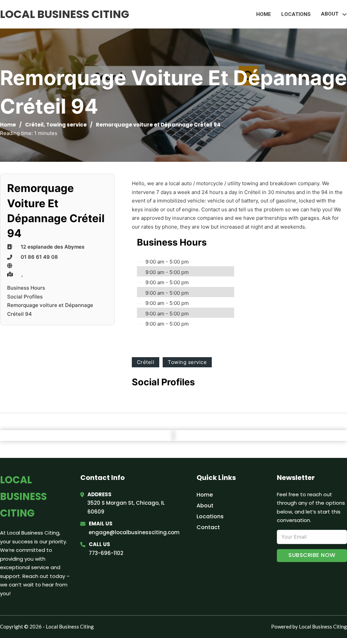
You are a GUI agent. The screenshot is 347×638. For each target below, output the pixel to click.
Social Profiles (25, 296)
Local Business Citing (64, 14)
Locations (296, 14)
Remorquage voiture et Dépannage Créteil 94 (50, 309)
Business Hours (26, 288)
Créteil (34, 124)
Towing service (66, 124)
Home (263, 14)
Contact (208, 527)
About (205, 505)
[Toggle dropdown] (344, 14)
